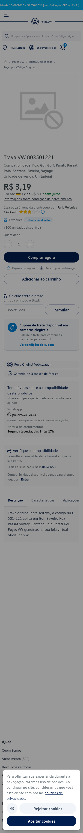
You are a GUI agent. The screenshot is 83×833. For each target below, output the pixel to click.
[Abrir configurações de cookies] (12, 808)
